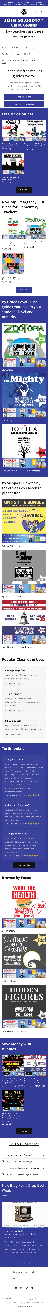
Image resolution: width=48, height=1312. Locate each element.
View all (24, 189)
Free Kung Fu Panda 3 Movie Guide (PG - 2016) (12, 145)
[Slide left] (18, 1263)
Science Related (9, 546)
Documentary (8, 930)
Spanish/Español (10, 596)
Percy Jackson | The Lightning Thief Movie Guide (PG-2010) (34, 145)
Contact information (25, 1306)
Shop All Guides (24, 96)
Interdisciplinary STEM (13, 1031)
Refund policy (12, 1303)
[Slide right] (30, 1263)
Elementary (7, 369)
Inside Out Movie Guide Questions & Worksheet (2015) (12, 278)
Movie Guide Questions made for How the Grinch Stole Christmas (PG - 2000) (12, 244)
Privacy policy (40, 1299)
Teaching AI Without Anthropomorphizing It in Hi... (21, 1232)
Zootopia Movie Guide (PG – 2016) (34, 243)
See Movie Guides (12, 684)
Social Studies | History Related (17, 647)
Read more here (24, 865)
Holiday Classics (10, 981)
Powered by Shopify (26, 1299)
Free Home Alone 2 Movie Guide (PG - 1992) (11, 178)
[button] (5, 12)
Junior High (7, 420)
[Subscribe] (37, 1279)
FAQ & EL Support (24, 1143)
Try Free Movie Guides (24, 104)
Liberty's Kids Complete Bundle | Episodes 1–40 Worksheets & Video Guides (33, 1081)
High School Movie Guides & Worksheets (21, 470)
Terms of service (37, 1303)
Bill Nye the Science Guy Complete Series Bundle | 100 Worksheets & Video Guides (12, 1116)
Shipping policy (24, 1303)
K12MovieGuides (13, 1299)
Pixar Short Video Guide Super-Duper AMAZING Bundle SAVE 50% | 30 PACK (12, 1081)
